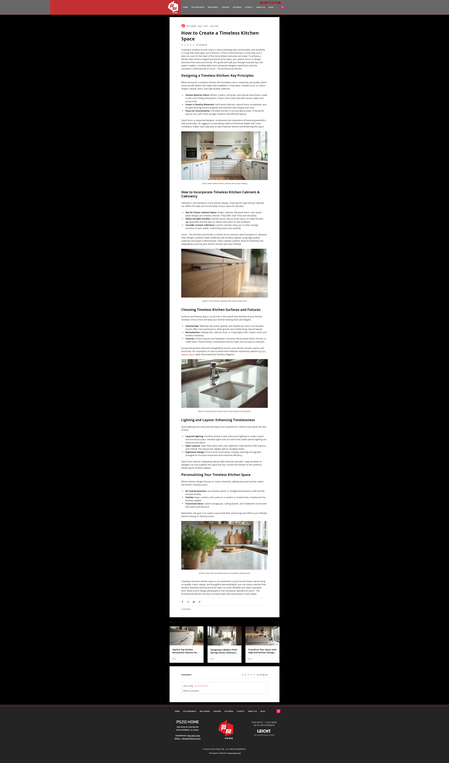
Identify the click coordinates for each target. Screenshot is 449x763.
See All (276, 622)
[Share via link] (199, 602)
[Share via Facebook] (182, 602)
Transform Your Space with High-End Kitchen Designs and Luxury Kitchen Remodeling (262, 651)
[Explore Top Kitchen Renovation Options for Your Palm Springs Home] (187, 635)
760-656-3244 (193, 735)
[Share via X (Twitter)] (188, 602)
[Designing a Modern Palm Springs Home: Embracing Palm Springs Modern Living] (225, 635)
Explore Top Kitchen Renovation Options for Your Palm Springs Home (185, 651)
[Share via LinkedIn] (194, 602)
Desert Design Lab (234, 753)
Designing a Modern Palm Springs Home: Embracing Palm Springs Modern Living (223, 651)
